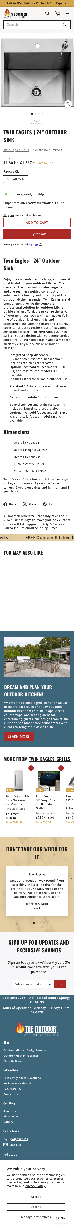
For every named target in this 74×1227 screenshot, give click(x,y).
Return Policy (12, 1089)
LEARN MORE (19, 736)
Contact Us (10, 1094)
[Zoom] (68, 104)
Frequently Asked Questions (22, 1078)
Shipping (8, 215)
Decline (36, 1207)
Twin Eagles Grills (16, 150)
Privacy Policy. (35, 1186)
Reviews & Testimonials (19, 1083)
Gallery (8, 1122)
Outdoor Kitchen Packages (20, 1056)
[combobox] (37, 24)
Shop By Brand (13, 1061)
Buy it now (37, 234)
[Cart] (57, 13)
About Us (9, 1111)
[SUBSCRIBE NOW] (60, 984)
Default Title (16, 179)
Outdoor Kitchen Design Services (25, 1050)
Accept (36, 1197)
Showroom (10, 1116)
